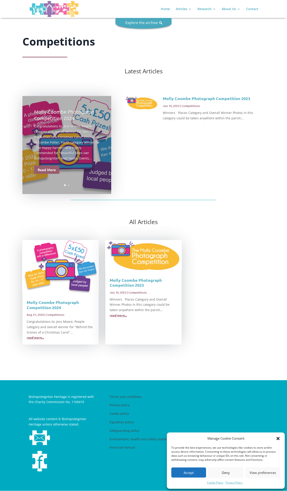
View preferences (263, 472)
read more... (35, 337)
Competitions (191, 106)
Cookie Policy (215, 482)
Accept (189, 472)
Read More (47, 169)
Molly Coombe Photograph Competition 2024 (53, 305)
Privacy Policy (234, 482)
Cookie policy (119, 413)
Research (204, 9)
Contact (252, 9)
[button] (278, 438)
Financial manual (122, 447)
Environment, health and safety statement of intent (148, 439)
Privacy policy (119, 405)
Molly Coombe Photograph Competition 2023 (206, 98)
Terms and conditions (125, 397)
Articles (181, 9)
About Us (229, 9)
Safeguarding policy (124, 430)
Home (165, 9)
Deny (226, 472)
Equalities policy (121, 422)
